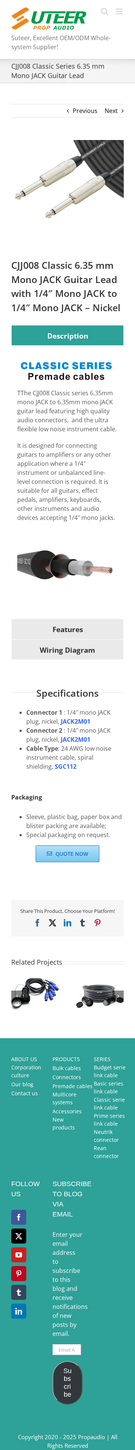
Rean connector (106, 1151)
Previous (85, 111)
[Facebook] (18, 1217)
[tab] (67, 335)
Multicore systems (64, 1098)
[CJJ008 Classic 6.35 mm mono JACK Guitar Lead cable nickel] (67, 182)
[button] (16, 996)
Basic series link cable (108, 1087)
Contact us (24, 1093)
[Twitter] (18, 1236)
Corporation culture (26, 1071)
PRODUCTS (66, 1059)
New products (63, 1123)
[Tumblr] (18, 1292)
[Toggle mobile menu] (120, 11)
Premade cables (72, 1086)
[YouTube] (18, 1254)
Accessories (67, 1111)
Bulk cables (66, 1068)
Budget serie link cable (110, 1071)
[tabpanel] (67, 482)
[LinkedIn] (18, 1311)
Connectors (66, 1077)
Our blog (22, 1084)
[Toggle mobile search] (104, 11)
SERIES (102, 1059)
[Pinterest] (18, 1273)
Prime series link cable (109, 1119)
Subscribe (67, 1382)
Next (111, 111)
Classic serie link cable (109, 1103)
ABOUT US (24, 1059)
